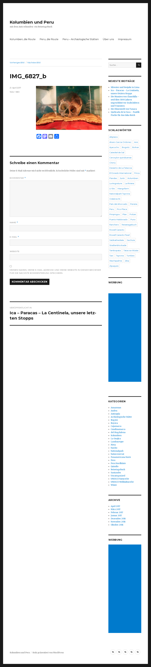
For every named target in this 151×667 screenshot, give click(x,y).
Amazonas (116, 407)
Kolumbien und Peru (32, 22)
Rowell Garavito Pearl (119, 235)
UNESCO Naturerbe (120, 479)
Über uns (108, 39)
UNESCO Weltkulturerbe (122, 482)
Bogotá (125, 147)
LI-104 (112, 188)
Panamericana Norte (121, 457)
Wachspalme (115, 261)
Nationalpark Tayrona (119, 194)
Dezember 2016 (118, 518)
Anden (114, 410)
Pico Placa (122, 209)
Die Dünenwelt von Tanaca (124, 109)
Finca (136, 173)
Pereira (133, 204)
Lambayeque (117, 441)
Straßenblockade (117, 245)
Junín (122, 178)
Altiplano (113, 137)
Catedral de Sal (116, 152)
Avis (136, 142)
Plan (125, 214)
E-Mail (14, 237)
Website (14, 251)
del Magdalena (118, 432)
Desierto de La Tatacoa (120, 168)
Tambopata (115, 250)
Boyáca (114, 423)
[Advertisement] (125, 338)
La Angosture (115, 183)
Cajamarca (116, 426)
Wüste (114, 485)
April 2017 (115, 506)
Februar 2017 (117, 512)
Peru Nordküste (118, 463)
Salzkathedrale (116, 240)
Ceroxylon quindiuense (120, 157)
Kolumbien (133, 178)
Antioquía (115, 414)
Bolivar (135, 147)
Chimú (112, 163)
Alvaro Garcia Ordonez (120, 142)
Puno (133, 219)
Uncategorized (118, 475)
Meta (113, 445)
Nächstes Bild (33, 62)
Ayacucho (114, 147)
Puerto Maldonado (118, 219)
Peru (111, 209)
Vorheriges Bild (17, 62)
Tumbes (130, 255)
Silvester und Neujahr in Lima (125, 87)
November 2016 (118, 521)
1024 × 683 (14, 92)
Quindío (114, 466)
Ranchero (114, 224)
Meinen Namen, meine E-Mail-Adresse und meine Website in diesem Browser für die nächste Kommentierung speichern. (55, 271)
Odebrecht (114, 199)
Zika (127, 261)
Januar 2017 (116, 515)
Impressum (124, 39)
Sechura (131, 240)
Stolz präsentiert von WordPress (48, 652)
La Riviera (129, 183)
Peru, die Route (49, 39)
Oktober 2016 (117, 525)
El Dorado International (120, 173)
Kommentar (18, 178)
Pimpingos (114, 214)
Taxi (111, 255)
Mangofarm (123, 188)
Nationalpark (117, 451)
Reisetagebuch (129, 224)
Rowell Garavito (116, 230)
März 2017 (115, 509)
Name (14, 222)
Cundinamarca (118, 429)
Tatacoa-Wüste (131, 250)
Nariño (114, 448)
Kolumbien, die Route (23, 39)
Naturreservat (117, 454)
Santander (116, 472)
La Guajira (116, 438)
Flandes (113, 178)
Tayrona (120, 255)
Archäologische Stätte (121, 417)
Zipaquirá (113, 266)
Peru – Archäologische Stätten (81, 39)
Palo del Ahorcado (118, 204)
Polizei (133, 214)
